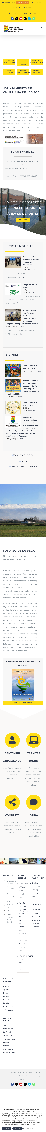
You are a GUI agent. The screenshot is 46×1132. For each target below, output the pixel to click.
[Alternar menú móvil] (42, 27)
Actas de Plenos (7, 1044)
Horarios (6, 986)
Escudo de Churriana (36, 918)
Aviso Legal (37, 1076)
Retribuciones (8, 1052)
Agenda (6, 990)
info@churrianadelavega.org (10, 911)
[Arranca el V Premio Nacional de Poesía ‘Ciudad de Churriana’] (13, 262)
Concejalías (36, 890)
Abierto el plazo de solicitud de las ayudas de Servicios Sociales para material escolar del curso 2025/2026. (23, 923)
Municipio (36, 910)
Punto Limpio (6, 998)
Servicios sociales (35, 895)
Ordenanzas (8, 1049)
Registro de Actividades (8, 1008)
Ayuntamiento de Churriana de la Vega (19, 1072)
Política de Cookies (25, 1076)
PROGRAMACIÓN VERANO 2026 (23, 887)
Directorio (7, 993)
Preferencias (30, 1128)
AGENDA (37, 371)
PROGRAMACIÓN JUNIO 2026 (23, 959)
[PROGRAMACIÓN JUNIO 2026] (13, 407)
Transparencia (8, 1039)
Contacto (22, 1079)
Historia (35, 913)
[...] (22, 277)
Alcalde (35, 883)
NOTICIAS (31, 270)
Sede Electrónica (8, 1027)
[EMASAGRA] (23, 466)
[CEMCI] (23, 461)
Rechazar (17, 1128)
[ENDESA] (23, 455)
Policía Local (8, 1003)
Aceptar (6, 1128)
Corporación (37, 886)
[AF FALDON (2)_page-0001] (23, 135)
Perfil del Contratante (8, 1034)
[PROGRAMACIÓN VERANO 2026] (13, 370)
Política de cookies (28, 1125)
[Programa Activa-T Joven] (13, 289)
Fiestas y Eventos (35, 925)
